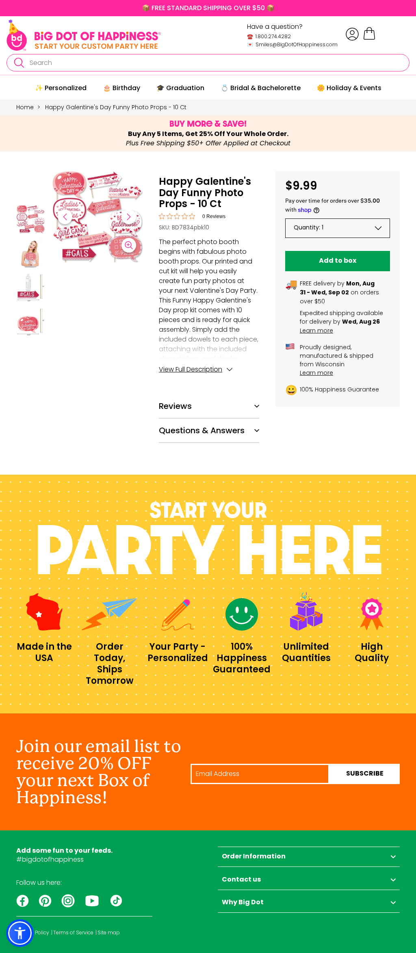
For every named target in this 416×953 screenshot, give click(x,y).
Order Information (254, 857)
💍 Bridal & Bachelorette (261, 88)
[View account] (352, 34)
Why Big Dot (243, 902)
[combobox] (208, 62)
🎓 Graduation (180, 88)
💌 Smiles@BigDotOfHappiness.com (292, 44)
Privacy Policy (32, 932)
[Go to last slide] (65, 217)
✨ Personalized (61, 88)
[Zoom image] (128, 245)
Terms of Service (73, 932)
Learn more (316, 330)
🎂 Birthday (121, 88)
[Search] (19, 62)
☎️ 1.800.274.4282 (269, 36)
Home (25, 107)
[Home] (83, 35)
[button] (30, 220)
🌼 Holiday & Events (349, 88)
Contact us (241, 880)
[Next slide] (128, 217)
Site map (109, 932)
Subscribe (365, 774)
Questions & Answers (202, 430)
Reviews (175, 406)
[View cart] (369, 38)
